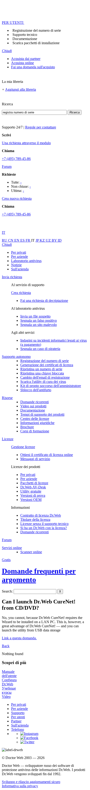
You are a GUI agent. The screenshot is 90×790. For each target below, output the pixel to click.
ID (60, 240)
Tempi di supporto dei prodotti (42, 414)
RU (5, 240)
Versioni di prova (32, 495)
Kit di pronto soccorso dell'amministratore (50, 386)
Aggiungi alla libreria (20, 89)
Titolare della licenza (35, 519)
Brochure (27, 427)
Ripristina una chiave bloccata (42, 373)
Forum (7, 167)
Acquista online (22, 63)
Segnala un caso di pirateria (40, 349)
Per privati (18, 252)
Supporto (17, 713)
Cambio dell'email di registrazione (45, 377)
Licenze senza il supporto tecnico (44, 524)
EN (17, 240)
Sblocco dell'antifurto (35, 390)
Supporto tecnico (24, 35)
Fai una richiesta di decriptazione (44, 301)
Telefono (17, 729)
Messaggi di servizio (35, 459)
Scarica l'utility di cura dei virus (43, 382)
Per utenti (18, 717)
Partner (16, 721)
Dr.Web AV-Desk (33, 487)
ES (23, 240)
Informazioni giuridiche (37, 423)
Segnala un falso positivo (38, 320)
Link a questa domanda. (19, 638)
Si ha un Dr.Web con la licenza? (43, 528)
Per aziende (19, 257)
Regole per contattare (40, 127)
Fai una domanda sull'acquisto (33, 67)
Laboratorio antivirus (26, 261)
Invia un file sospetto (35, 316)
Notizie (16, 265)
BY (55, 240)
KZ (43, 240)
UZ (49, 240)
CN (11, 240)
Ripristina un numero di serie (41, 369)
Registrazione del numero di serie (36, 30)
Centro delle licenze (34, 419)
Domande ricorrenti (34, 402)
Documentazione (24, 39)
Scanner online (31, 552)
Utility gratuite (30, 491)
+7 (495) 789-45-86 (16, 159)
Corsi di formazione (34, 431)
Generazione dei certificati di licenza (46, 365)
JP (38, 240)
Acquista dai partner (25, 59)
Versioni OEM (31, 500)
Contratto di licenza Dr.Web (40, 515)
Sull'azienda (20, 269)
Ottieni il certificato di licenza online (46, 455)
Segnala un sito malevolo (38, 325)
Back (5, 646)
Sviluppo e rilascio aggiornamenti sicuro (31, 782)
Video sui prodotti (33, 406)
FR (28, 240)
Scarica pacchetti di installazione (36, 43)
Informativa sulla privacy (20, 786)
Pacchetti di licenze (34, 483)
